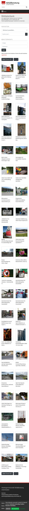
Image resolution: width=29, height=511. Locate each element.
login (3, 50)
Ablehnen (8, 508)
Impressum (4, 503)
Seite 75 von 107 (6, 59)
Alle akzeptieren (15, 508)
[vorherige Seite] (15, 59)
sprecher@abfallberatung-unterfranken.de (11, 496)
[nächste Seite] (17, 59)
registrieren (4, 55)
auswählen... (23, 508)
